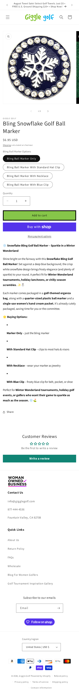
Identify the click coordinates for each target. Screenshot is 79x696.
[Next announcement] (72, 5)
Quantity (7, 193)
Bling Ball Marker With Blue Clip (28, 184)
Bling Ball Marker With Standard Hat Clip (33, 167)
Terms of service (40, 682)
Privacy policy (22, 682)
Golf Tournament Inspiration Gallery (30, 583)
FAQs (11, 557)
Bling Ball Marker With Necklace (28, 176)
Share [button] (10, 412)
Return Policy (16, 548)
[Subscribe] (58, 608)
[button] (7, 17)
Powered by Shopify (41, 676)
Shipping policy (60, 682)
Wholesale (14, 566)
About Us (13, 540)
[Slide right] (48, 111)
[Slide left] (31, 111)
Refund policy (61, 676)
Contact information (41, 687)
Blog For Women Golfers (23, 575)
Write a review (39, 458)
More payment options (39, 236)
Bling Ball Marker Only (21, 158)
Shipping (7, 145)
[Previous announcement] (7, 5)
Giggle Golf (24, 676)
